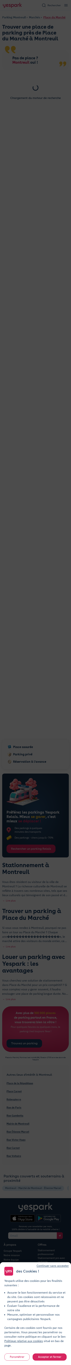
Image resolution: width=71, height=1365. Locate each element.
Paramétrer (17, 1356)
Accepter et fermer (49, 1356)
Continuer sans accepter (53, 1266)
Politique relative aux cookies (23, 1341)
